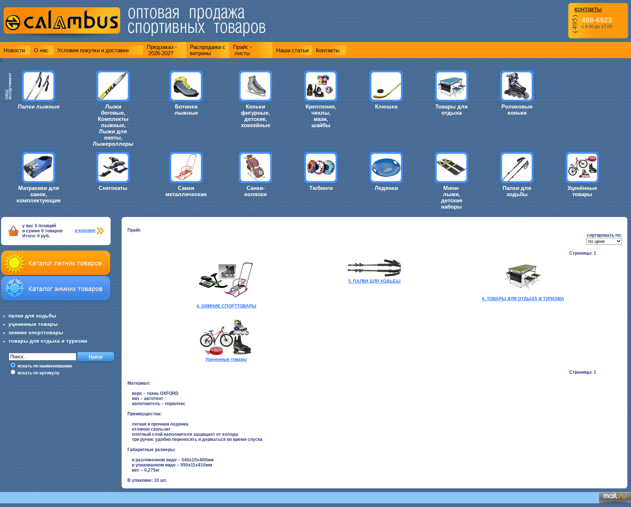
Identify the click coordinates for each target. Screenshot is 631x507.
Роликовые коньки (516, 109)
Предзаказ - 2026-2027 (162, 50)
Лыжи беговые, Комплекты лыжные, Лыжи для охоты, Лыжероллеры (113, 125)
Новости (14, 50)
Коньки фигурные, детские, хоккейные (255, 115)
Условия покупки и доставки (93, 50)
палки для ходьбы (32, 316)
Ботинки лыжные (186, 109)
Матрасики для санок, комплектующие (38, 194)
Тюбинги (321, 188)
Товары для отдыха (451, 109)
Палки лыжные (39, 106)
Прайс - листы (242, 50)
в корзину (85, 230)
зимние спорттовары (35, 332)
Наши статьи (292, 50)
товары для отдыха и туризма (47, 341)
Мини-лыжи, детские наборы (451, 197)
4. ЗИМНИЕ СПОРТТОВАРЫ (226, 306)
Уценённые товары (582, 191)
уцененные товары (33, 324)
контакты (588, 9)
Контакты (328, 50)
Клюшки (386, 106)
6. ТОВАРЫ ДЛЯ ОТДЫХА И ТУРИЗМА (523, 298)
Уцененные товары (226, 359)
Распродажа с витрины (207, 50)
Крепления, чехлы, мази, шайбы (321, 115)
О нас (41, 50)
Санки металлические (186, 191)
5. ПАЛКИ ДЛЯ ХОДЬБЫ (374, 281)
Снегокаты (113, 188)
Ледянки (386, 188)
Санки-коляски (255, 191)
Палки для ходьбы (516, 191)
